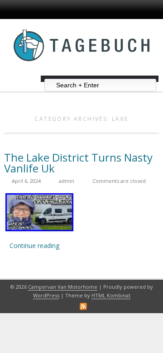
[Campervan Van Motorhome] (81, 72)
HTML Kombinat (110, 295)
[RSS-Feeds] (83, 306)
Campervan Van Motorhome (62, 286)
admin (66, 180)
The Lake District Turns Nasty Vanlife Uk (78, 163)
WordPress (46, 295)
